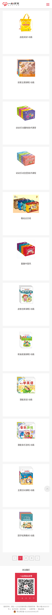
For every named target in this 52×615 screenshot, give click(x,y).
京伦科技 (23, 609)
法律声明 (32, 609)
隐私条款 (41, 609)
